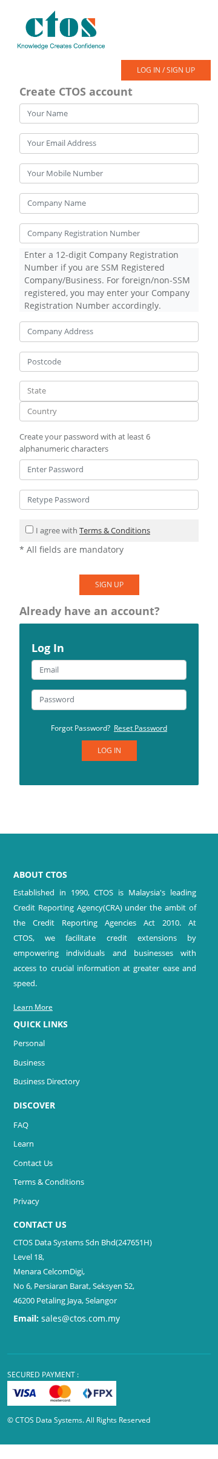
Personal (29, 1043)
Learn (23, 1143)
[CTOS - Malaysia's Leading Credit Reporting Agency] (65, 29)
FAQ (20, 1124)
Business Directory (46, 1081)
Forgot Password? (109, 728)
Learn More (33, 1007)
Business (29, 1062)
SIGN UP (109, 584)
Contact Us (33, 1163)
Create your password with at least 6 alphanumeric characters (84, 442)
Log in (109, 750)
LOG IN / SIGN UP (166, 70)
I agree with (93, 530)
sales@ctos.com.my (80, 1318)
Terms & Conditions (114, 530)
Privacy (26, 1201)
